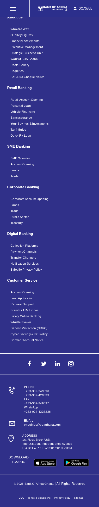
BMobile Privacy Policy (26, 269)
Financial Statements (25, 41)
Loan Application (22, 298)
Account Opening (22, 164)
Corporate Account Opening (30, 199)
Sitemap (79, 497)
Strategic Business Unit (27, 53)
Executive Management (27, 47)
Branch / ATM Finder (24, 310)
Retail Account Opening (27, 99)
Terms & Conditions (39, 497)
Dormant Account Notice (27, 340)
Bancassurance (21, 117)
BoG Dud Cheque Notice (27, 77)
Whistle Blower (21, 322)
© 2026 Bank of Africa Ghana (34, 483)
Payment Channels (24, 251)
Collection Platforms (24, 245)
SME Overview (21, 158)
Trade (15, 176)
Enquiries (17, 71)
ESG (21, 497)
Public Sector (20, 217)
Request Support (22, 304)
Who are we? (20, 29)
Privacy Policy (62, 497)
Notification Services (25, 263)
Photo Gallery (20, 65)
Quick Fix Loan (21, 135)
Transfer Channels (23, 257)
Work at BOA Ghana (24, 59)
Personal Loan (21, 105)
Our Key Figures (22, 35)
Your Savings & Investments (30, 123)
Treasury (17, 223)
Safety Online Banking (26, 316)
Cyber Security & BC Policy (29, 334)
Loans (15, 170)
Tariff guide (18, 129)
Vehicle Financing (23, 111)
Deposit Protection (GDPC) (29, 328)
